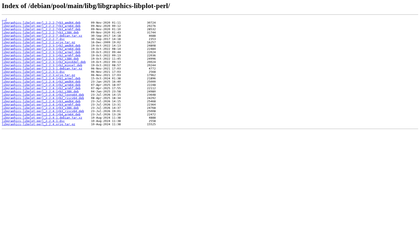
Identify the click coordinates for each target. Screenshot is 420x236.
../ (4, 19)
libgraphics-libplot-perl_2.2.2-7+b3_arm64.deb (41, 26)
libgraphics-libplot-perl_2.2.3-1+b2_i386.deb (40, 58)
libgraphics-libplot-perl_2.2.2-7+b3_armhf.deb (41, 29)
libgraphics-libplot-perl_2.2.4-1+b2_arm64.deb (41, 85)
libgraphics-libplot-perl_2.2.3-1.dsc (33, 71)
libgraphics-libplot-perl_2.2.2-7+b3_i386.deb (40, 32)
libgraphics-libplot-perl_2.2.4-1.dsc (33, 121)
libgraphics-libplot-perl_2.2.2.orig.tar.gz (38, 42)
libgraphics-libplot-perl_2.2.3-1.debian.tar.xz (42, 68)
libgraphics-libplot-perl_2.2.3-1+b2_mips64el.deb (44, 62)
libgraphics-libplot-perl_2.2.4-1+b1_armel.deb (41, 78)
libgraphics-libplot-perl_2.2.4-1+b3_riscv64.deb (43, 111)
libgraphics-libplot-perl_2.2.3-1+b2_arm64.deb (41, 48)
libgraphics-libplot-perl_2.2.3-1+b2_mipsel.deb (42, 65)
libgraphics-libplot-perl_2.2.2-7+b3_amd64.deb (41, 22)
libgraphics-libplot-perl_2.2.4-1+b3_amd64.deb (41, 101)
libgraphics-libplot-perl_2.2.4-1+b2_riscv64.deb (43, 98)
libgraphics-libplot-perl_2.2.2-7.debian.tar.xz (42, 35)
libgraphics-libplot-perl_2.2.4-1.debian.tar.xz (42, 117)
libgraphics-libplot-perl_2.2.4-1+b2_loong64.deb (43, 94)
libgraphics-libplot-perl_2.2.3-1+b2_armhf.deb (41, 55)
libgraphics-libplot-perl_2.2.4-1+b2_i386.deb (40, 91)
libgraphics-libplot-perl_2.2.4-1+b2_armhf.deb (41, 88)
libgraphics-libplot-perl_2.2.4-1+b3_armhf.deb (41, 104)
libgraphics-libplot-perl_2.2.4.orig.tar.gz (38, 124)
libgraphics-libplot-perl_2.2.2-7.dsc (33, 39)
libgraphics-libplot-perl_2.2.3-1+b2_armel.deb (41, 52)
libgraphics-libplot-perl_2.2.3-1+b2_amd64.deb (41, 45)
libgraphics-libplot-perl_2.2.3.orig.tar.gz (38, 75)
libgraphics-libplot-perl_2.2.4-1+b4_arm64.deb (41, 114)
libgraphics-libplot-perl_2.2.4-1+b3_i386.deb (40, 107)
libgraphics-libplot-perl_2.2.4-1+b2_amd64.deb (41, 81)
